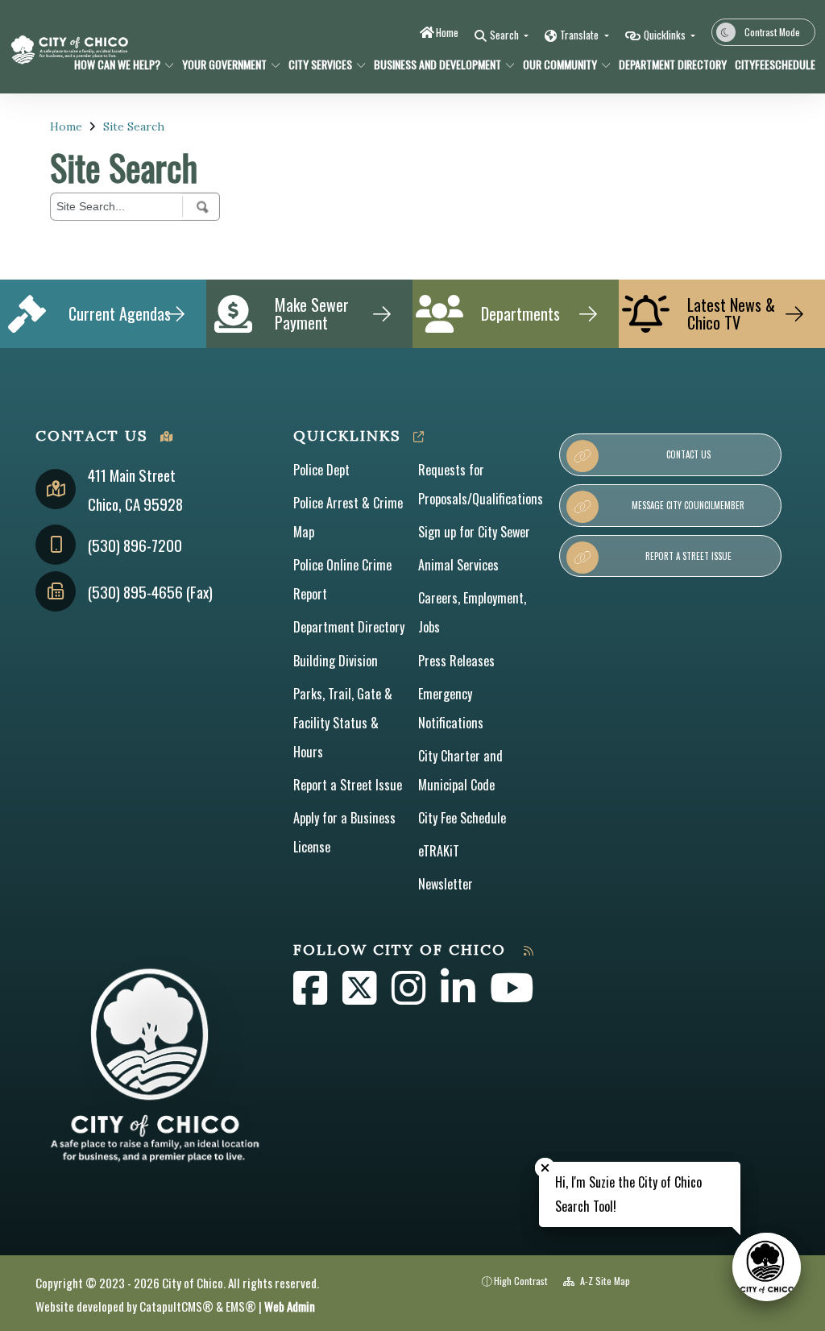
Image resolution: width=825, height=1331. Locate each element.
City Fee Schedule (462, 817)
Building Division (335, 660)
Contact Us (688, 454)
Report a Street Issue (347, 784)
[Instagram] (410, 996)
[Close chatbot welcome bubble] (545, 1168)
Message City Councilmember (688, 505)
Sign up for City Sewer (474, 531)
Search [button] (505, 35)
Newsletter (445, 884)
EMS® (241, 1306)
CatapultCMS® (176, 1306)
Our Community (560, 64)
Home (447, 32)
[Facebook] (311, 996)
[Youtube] (512, 996)
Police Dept (321, 469)
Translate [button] (580, 35)
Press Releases (456, 660)
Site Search (133, 126)
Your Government (224, 64)
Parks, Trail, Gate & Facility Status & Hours (342, 722)
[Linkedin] (459, 996)
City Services (320, 64)
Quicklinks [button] (666, 35)
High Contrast (521, 1280)
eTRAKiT (438, 850)
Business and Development (437, 64)
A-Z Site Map (604, 1280)
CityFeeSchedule (770, 64)
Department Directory (667, 64)
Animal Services (458, 564)
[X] (360, 996)
